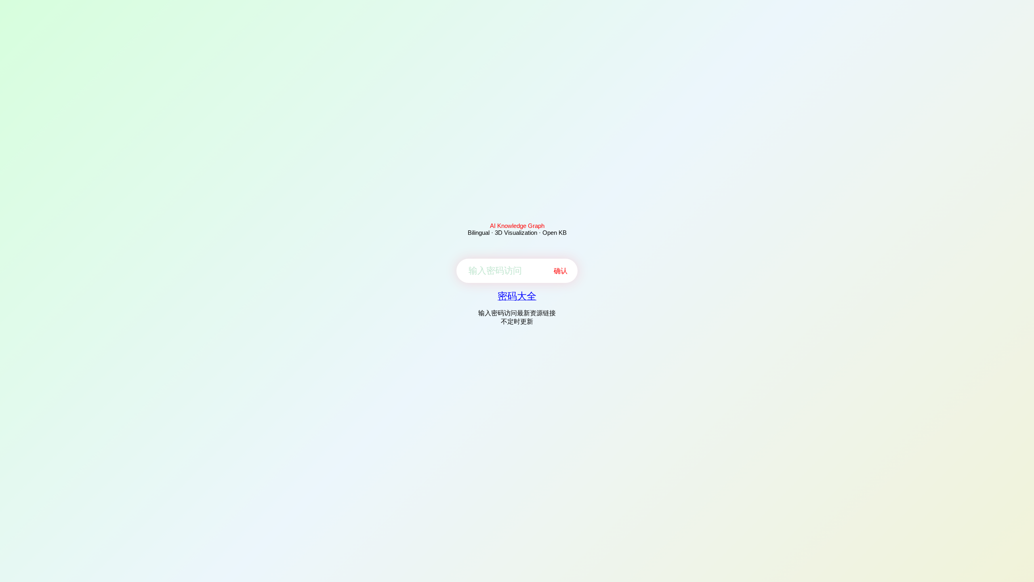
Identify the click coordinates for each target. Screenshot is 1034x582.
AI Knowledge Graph (517, 225)
